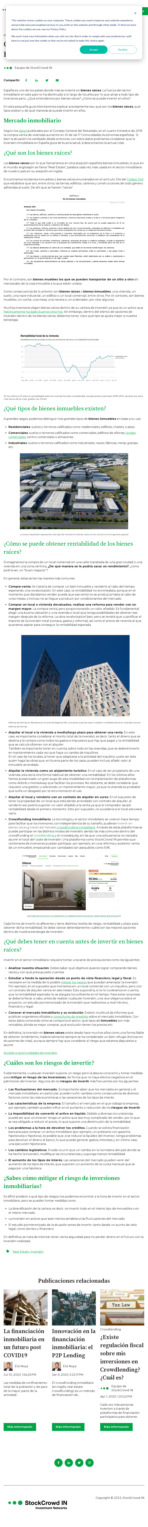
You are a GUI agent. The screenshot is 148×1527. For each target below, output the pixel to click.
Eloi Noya (21, 1366)
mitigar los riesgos (74, 982)
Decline (122, 49)
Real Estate (21, 1251)
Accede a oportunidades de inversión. (31, 1053)
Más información (19, 1427)
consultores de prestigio (70, 1016)
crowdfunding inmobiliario (75, 827)
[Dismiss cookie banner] (135, 13)
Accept (94, 49)
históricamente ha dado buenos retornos (33, 311)
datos (23, 131)
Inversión (36, 1251)
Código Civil (135, 179)
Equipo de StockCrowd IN (33, 68)
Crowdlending (110, 1329)
